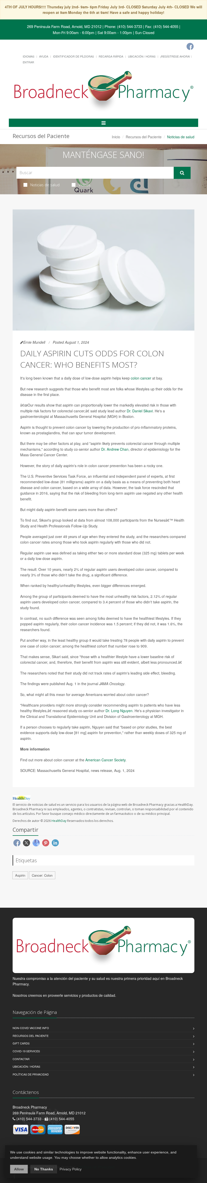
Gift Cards (21, 1043)
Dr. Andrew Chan (114, 449)
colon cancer (141, 378)
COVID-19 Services (26, 1051)
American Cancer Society (105, 759)
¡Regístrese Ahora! (175, 56)
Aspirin (20, 875)
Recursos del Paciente (144, 136)
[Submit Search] (182, 173)
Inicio (116, 136)
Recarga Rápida (111, 56)
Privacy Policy (71, 1169)
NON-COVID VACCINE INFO (31, 1028)
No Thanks (43, 1169)
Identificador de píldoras (73, 56)
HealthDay (58, 821)
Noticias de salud (45, 184)
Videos (84, 184)
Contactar (21, 1059)
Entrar (28, 62)
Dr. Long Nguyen (119, 710)
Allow (19, 1169)
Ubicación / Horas (142, 56)
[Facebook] (190, 46)
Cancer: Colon (42, 875)
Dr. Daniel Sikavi (140, 410)
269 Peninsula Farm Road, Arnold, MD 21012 (64, 26)
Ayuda (43, 56)
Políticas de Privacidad (31, 1074)
